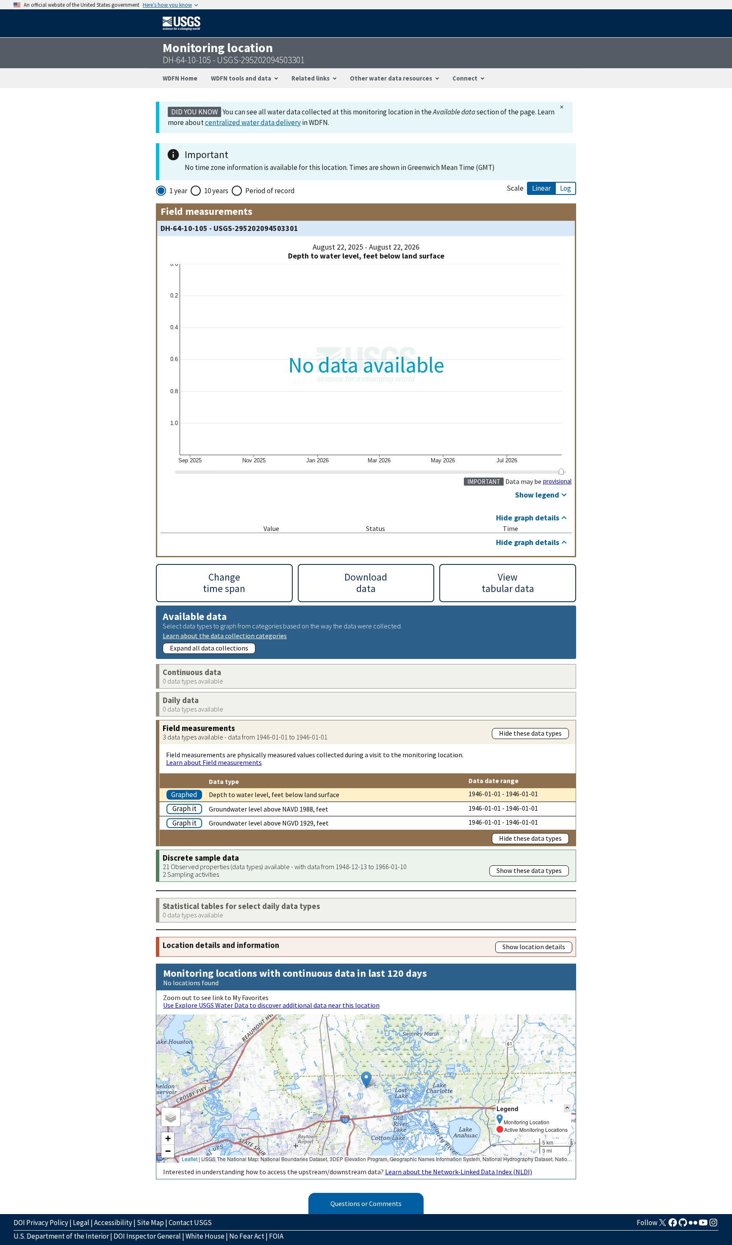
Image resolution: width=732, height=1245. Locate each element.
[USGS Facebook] (673, 1225)
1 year (178, 190)
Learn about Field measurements (214, 762)
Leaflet (189, 1158)
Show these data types (529, 870)
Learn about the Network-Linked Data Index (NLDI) (458, 1171)
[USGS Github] (683, 1225)
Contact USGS (190, 1222)
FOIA (276, 1236)
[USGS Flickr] (693, 1225)
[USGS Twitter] (662, 1225)
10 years (216, 190)
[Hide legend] (567, 1108)
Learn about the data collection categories (225, 635)
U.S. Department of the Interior (61, 1236)
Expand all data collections (209, 648)
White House (205, 1236)
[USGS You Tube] (703, 1225)
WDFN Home (180, 78)
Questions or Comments (366, 1203)
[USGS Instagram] (713, 1225)
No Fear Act (246, 1236)
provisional (557, 481)
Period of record (270, 190)
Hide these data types (530, 733)
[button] (366, 1080)
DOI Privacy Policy (41, 1222)
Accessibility (113, 1222)
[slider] (561, 471)
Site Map (150, 1222)
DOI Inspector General (147, 1236)
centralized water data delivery (253, 122)
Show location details (533, 946)
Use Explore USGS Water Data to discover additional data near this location (271, 1005)
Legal (81, 1222)
